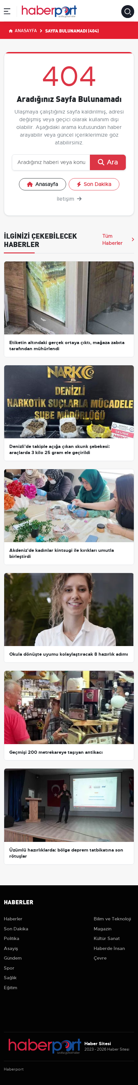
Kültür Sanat (107, 938)
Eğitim (10, 987)
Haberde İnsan (109, 948)
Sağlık (10, 977)
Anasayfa (25, 30)
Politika (11, 938)
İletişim (66, 199)
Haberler (13, 919)
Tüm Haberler (112, 239)
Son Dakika (97, 184)
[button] (7, 12)
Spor (9, 968)
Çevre (100, 958)
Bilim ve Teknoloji (112, 919)
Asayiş (11, 948)
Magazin (102, 929)
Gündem (13, 958)
